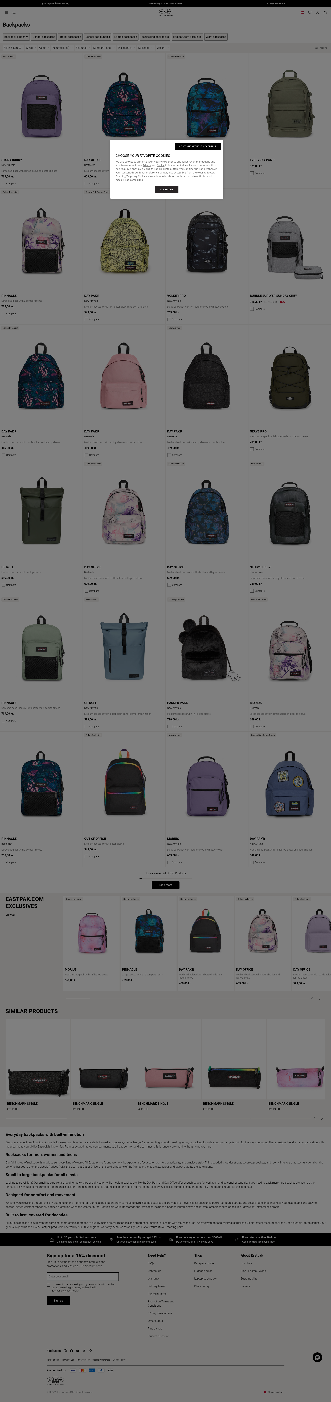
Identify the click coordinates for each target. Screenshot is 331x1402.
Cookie (161, 165)
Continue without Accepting (197, 146)
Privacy (147, 165)
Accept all (166, 189)
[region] (166, 169)
